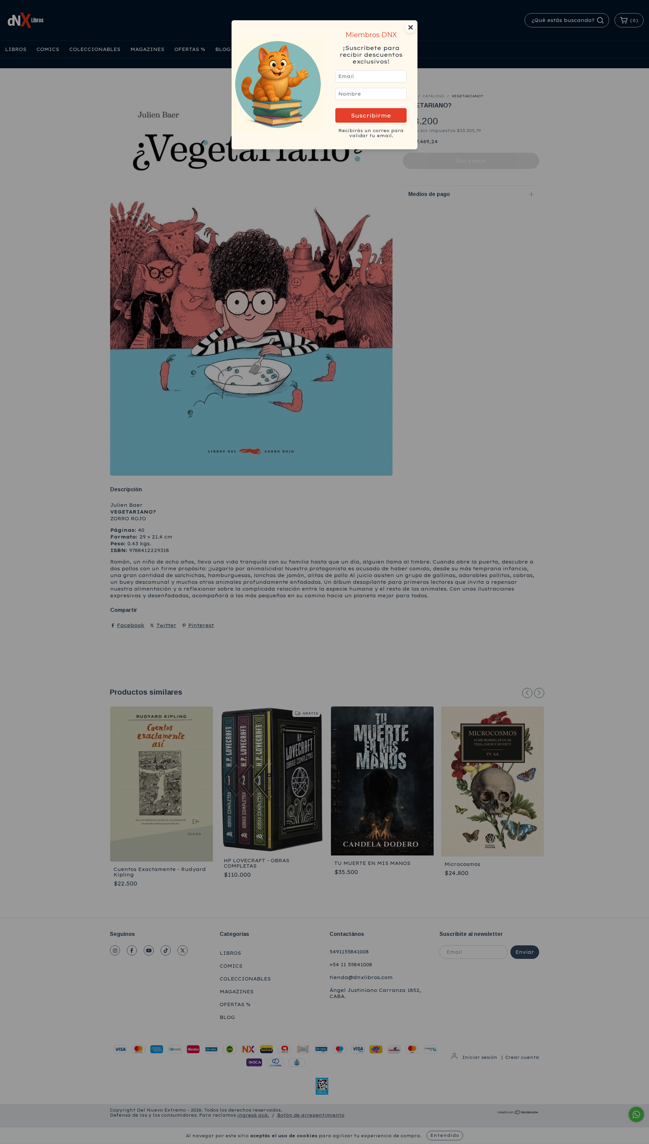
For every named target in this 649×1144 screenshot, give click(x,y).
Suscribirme (371, 115)
